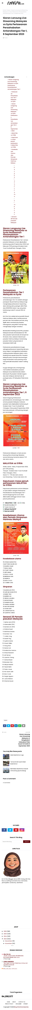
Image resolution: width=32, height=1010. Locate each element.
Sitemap (25, 1003)
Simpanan (14, 207)
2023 (5, 939)
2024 (5, 936)
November (8, 943)
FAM (18, 285)
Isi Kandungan (9, 77)
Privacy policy (9, 1003)
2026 (5, 931)
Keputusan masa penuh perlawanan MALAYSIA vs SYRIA (14, 142)
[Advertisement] (16, 58)
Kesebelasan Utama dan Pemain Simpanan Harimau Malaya (14, 156)
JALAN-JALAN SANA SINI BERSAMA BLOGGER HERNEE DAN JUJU (13, 956)
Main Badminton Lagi (16, 755)
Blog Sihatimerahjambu (21, 1007)
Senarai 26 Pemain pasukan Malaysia (14, 219)
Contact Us (21, 1001)
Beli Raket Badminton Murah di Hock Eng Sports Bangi (19, 770)
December (8, 941)
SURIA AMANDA (8, 962)
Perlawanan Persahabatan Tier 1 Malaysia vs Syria (14, 96)
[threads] (27, 830)
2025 (5, 934)
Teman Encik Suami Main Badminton (18, 763)
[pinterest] (16, 830)
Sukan (8, 10)
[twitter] (10, 830)
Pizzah (6, 38)
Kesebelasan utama (14, 182)
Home (4, 10)
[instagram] (21, 830)
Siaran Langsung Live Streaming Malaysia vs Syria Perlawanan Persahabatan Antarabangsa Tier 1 (14, 84)
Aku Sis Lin (6, 954)
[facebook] (4, 830)
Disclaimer (18, 1003)
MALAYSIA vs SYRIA (14, 134)
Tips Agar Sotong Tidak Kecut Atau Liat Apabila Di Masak (15, 964)
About (14, 1001)
